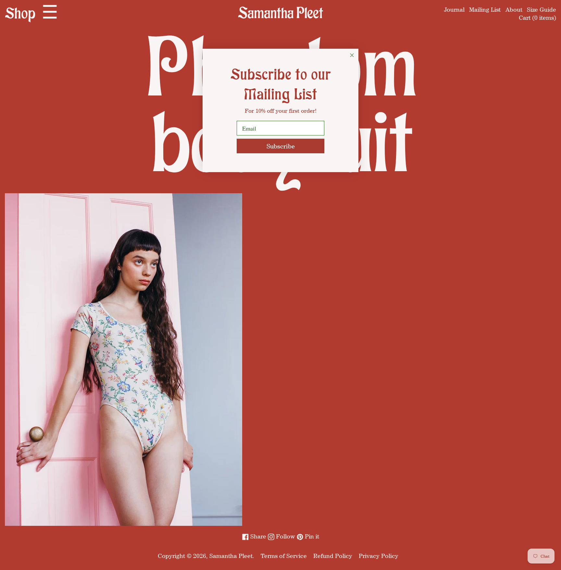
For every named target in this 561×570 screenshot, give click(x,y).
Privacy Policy (378, 555)
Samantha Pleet (231, 555)
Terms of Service (284, 555)
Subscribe (281, 146)
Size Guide (541, 9)
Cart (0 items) (537, 17)
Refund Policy (332, 555)
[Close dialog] (352, 55)
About (513, 9)
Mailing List (485, 9)
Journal (454, 9)
